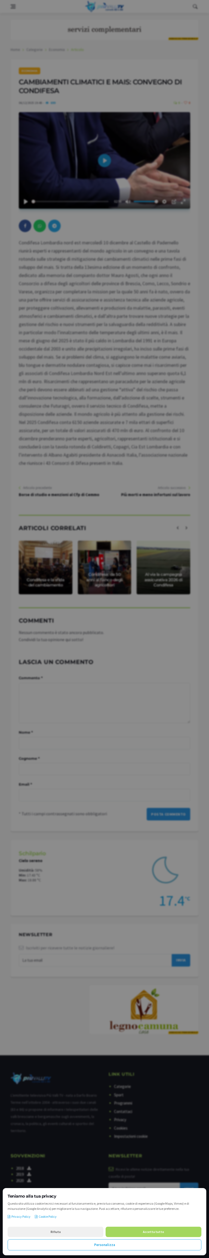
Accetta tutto (153, 1232)
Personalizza (104, 1244)
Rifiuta (56, 1232)
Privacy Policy (20, 1216)
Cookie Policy (48, 1216)
